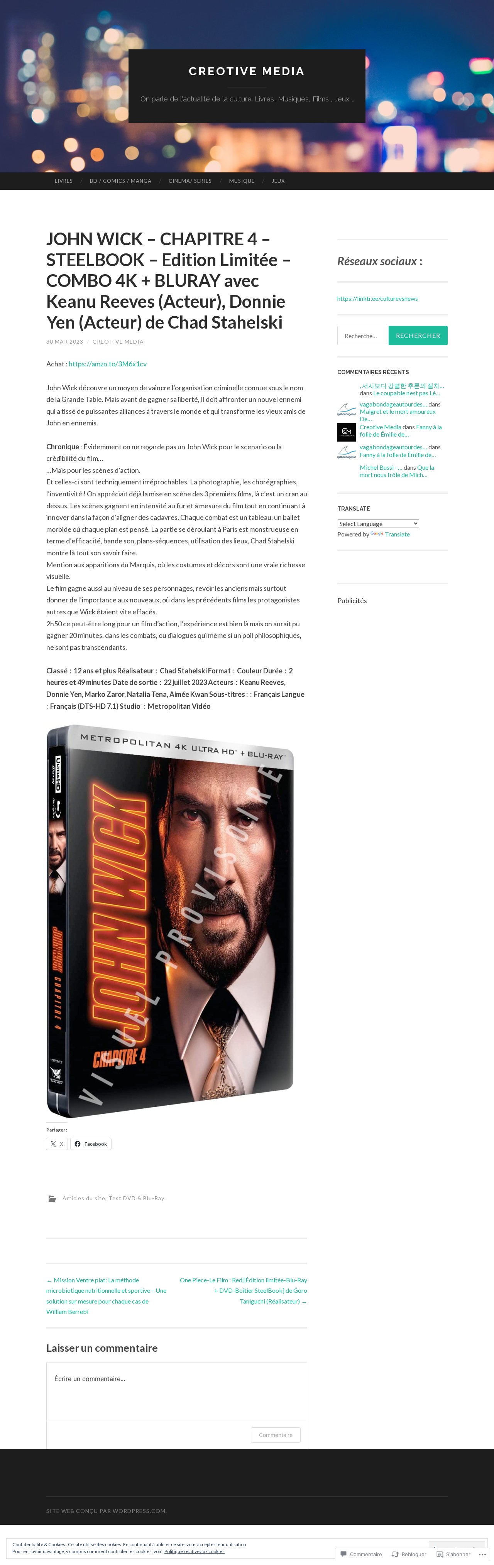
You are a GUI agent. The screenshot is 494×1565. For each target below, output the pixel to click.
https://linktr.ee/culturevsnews (377, 298)
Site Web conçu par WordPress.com (106, 1511)
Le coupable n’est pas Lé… (406, 392)
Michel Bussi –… (381, 467)
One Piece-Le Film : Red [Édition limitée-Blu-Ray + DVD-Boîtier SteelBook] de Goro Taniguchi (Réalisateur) (243, 1290)
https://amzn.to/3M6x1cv (108, 363)
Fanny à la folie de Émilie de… (401, 430)
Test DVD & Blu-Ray (136, 1197)
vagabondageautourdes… (393, 404)
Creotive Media (247, 71)
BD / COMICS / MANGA (121, 181)
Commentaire (276, 1435)
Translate (397, 534)
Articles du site (84, 1197)
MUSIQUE (242, 181)
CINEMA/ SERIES (190, 181)
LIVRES (64, 181)
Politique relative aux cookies (194, 1551)
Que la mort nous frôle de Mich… (397, 471)
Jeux (278, 181)
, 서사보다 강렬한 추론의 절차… (402, 385)
